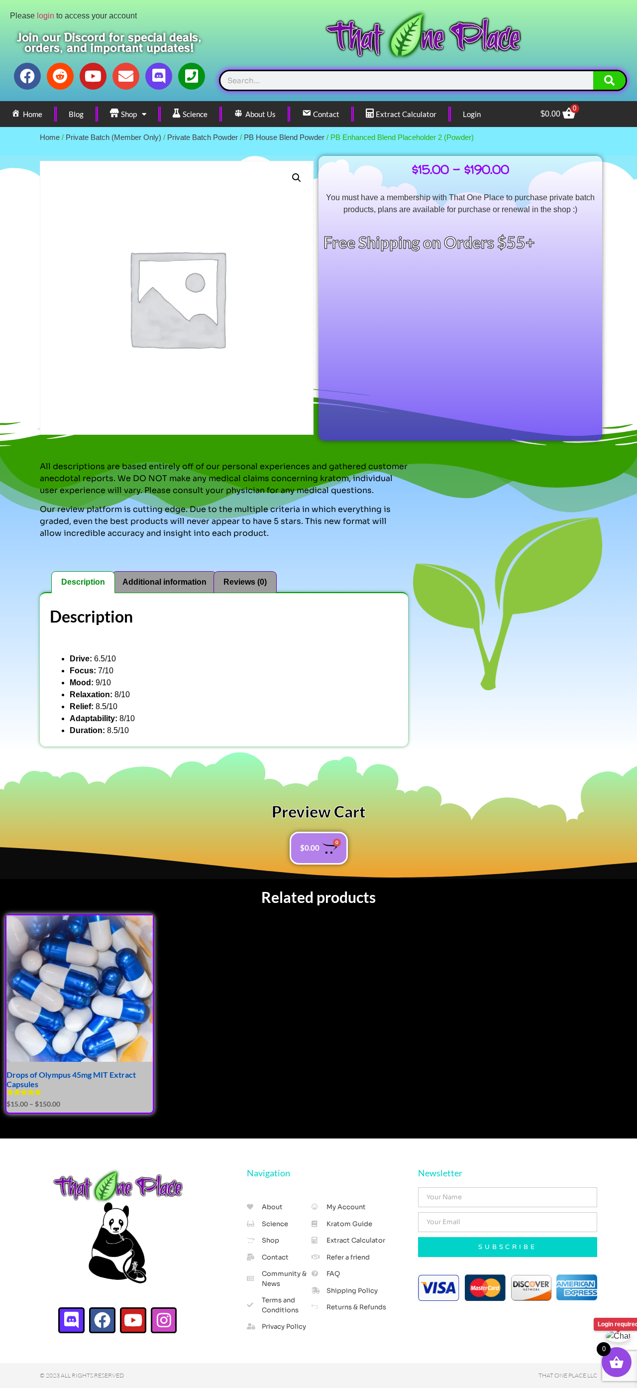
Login (472, 114)
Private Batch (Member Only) (113, 137)
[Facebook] (27, 76)
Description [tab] (83, 582)
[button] (297, 178)
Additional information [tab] (164, 582)
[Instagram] (164, 1320)
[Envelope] (125, 76)
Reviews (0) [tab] (245, 582)
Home (50, 137)
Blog (76, 114)
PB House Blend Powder (284, 137)
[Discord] (158, 76)
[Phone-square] (191, 76)
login (45, 15)
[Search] (609, 80)
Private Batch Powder (202, 137)
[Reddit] (60, 76)
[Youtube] (93, 76)
